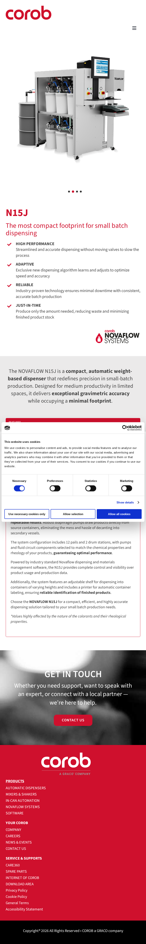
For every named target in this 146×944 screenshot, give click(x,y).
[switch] (55, 488)
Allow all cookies (119, 513)
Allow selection (73, 513)
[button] (69, 192)
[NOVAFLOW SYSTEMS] (73, 338)
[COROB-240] (28, 7)
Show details (125, 502)
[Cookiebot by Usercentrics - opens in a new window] (125, 428)
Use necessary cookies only (26, 513)
